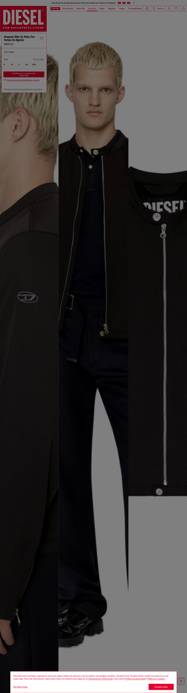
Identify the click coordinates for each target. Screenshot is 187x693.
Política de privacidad (135, 679)
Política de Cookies (156, 679)
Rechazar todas (20, 687)
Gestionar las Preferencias (101, 679)
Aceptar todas (161, 687)
